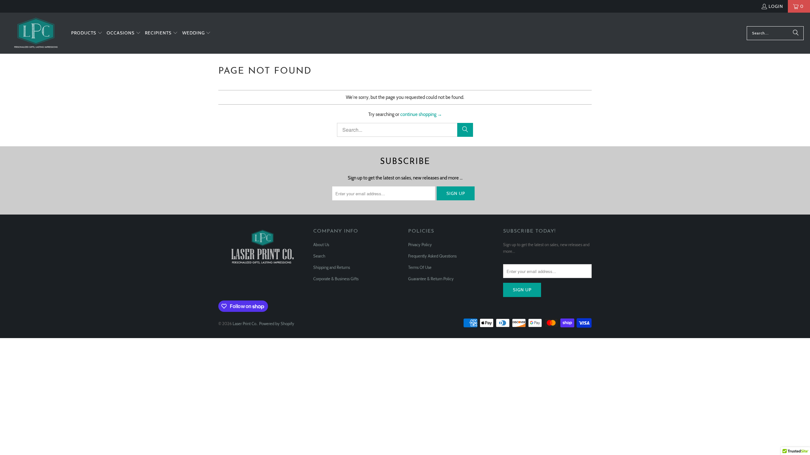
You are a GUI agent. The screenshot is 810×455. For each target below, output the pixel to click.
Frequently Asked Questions (432, 255)
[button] (87, 33)
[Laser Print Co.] (35, 33)
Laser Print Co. (245, 323)
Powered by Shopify (276, 323)
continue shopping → (421, 114)
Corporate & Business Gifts (335, 278)
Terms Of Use (420, 267)
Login (776, 6)
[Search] (796, 33)
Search (319, 255)
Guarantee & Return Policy (431, 278)
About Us (321, 244)
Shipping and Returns (331, 267)
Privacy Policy (420, 244)
